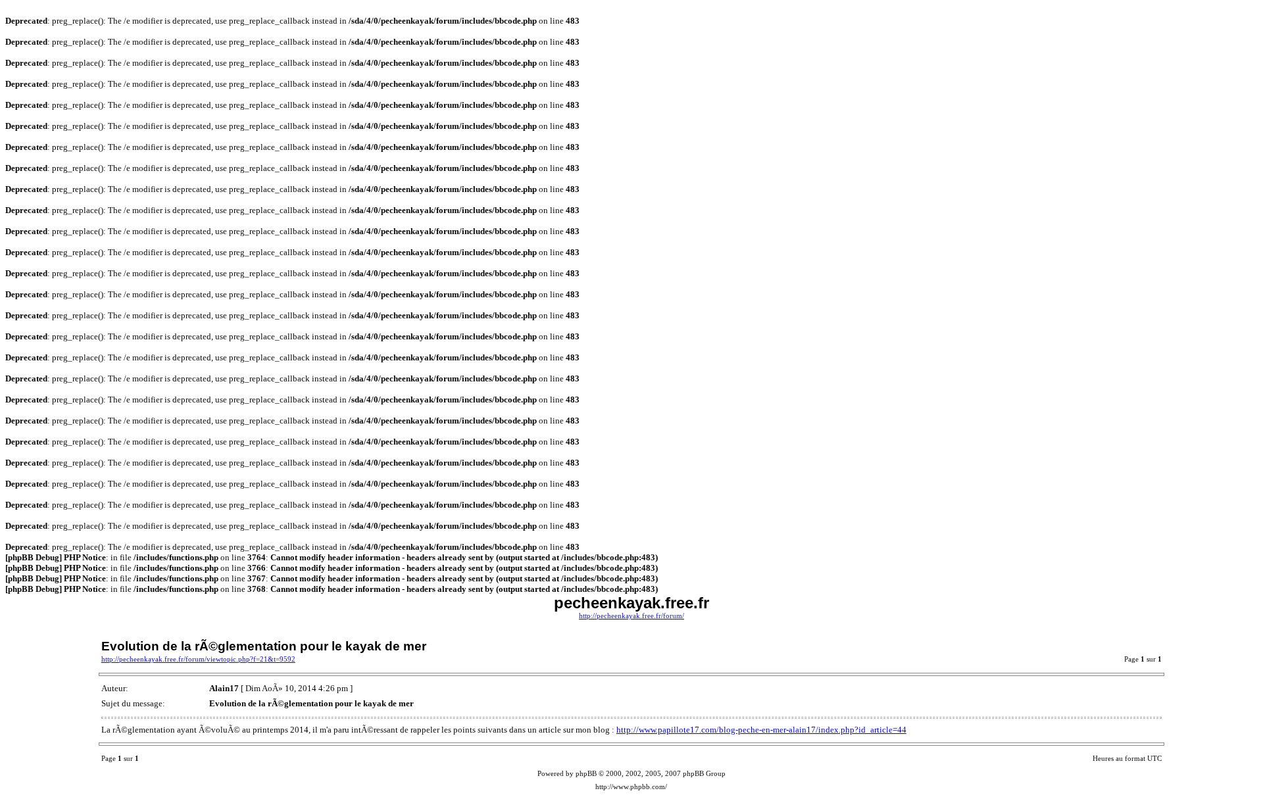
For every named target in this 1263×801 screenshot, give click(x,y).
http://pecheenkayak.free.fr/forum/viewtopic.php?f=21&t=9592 (198, 659)
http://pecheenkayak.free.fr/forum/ (631, 615)
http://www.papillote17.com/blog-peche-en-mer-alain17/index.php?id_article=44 (761, 730)
